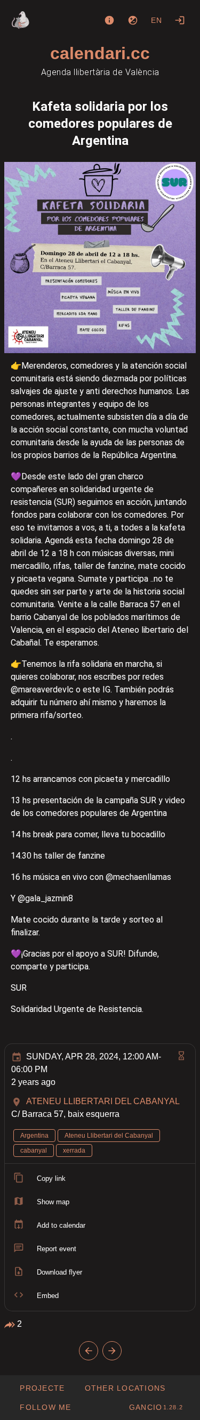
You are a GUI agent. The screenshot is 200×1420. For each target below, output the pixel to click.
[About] (109, 20)
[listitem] (100, 1178)
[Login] (179, 20)
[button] (124, 1388)
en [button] (157, 20)
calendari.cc (100, 53)
